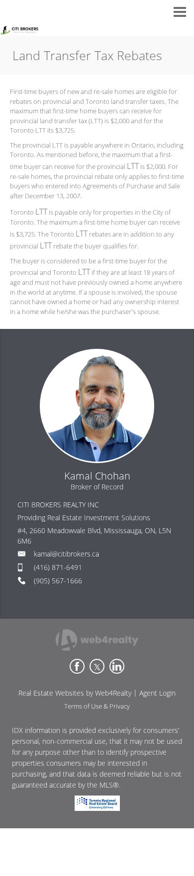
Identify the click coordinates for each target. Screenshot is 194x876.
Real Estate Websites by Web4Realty (74, 693)
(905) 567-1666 (58, 580)
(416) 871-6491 (58, 567)
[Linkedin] (116, 666)
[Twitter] (97, 666)
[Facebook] (77, 666)
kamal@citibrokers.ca (66, 553)
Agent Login (157, 693)
